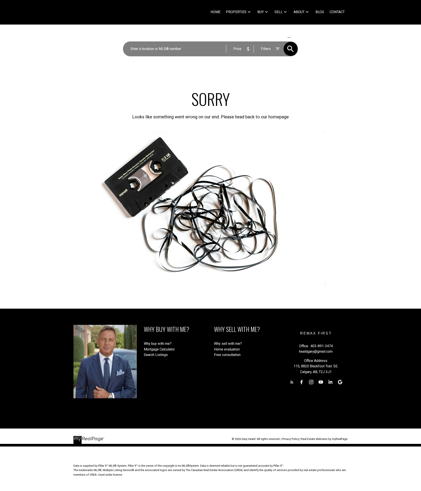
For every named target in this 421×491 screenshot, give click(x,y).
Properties (236, 12)
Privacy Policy (290, 439)
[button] (292, 382)
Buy (260, 12)
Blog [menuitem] (320, 12)
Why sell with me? (228, 344)
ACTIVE (279, 37)
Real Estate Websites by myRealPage (324, 439)
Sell (279, 12)
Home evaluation (227, 349)
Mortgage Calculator (159, 349)
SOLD (295, 37)
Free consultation (227, 355)
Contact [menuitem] (337, 12)
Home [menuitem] (215, 12)
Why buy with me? (157, 344)
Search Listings (156, 355)
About (299, 12)
